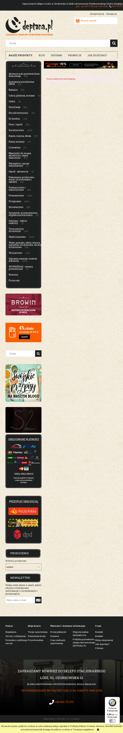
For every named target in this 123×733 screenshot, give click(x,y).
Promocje (14, 280)
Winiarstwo (15, 252)
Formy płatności (58, 631)
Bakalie (13, 89)
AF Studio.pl (73, 719)
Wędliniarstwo (17, 236)
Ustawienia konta (36, 636)
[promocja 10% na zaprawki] (81, 64)
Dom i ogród (15, 124)
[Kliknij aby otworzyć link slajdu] (23, 420)
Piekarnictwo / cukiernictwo (17, 188)
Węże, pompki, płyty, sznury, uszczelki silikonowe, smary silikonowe (25, 245)
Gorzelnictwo (16, 130)
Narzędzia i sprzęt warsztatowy (19, 164)
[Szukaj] (114, 43)
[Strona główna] (29, 26)
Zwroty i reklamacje (15, 636)
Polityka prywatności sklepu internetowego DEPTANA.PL (84, 642)
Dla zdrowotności (18, 112)
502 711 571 (117, 6)
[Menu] (118, 699)
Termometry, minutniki (16, 230)
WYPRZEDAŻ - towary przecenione (21, 267)
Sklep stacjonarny (104, 640)
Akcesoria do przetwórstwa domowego (24, 75)
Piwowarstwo (16, 195)
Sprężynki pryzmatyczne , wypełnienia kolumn (23, 214)
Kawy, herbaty (17, 141)
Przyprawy (15, 201)
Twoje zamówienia (37, 631)
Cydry (12, 101)
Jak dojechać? (102, 644)
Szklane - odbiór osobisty (18, 222)
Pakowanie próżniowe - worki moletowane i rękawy (22, 179)
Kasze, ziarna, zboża (20, 135)
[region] (23, 420)
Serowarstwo (16, 207)
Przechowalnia (35, 640)
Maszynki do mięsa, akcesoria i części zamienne (20, 155)
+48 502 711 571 (64, 702)
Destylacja (14, 107)
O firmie (99, 648)
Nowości (13, 274)
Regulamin (10, 631)
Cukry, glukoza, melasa (22, 95)
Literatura (14, 147)
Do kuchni (14, 118)
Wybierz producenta (15, 561)
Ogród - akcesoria (18, 171)
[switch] (112, 721)
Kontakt (99, 631)
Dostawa (54, 636)
